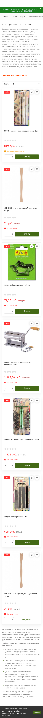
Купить (27, 156)
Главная (5, 16)
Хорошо (37, 712)
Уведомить (27, 620)
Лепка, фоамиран (18, 16)
